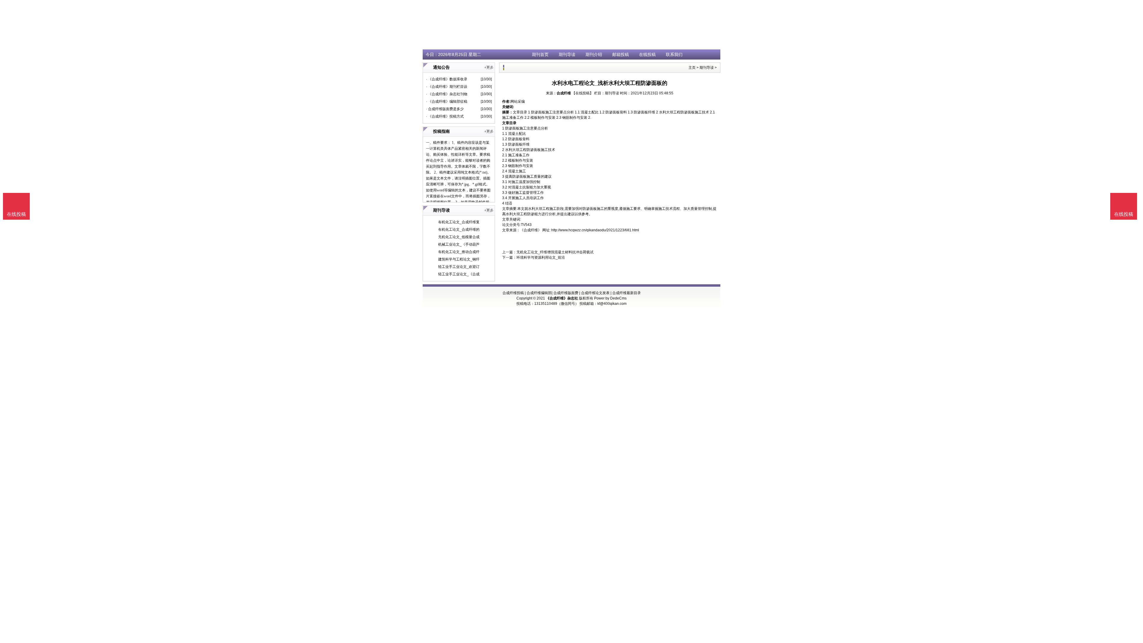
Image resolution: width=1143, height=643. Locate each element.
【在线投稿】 (582, 93)
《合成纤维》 (530, 230)
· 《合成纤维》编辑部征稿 (446, 101)
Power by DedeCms (610, 298)
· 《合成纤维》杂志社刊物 (446, 94)
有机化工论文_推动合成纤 (459, 252)
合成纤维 (564, 93)
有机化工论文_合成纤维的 (459, 229)
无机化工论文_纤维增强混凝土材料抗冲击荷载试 (555, 252)
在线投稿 (647, 54)
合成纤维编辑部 (539, 293)
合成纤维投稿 (513, 293)
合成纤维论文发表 (595, 293)
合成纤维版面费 (565, 293)
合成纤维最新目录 (626, 293)
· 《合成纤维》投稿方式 (445, 116)
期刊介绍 (593, 54)
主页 (692, 67)
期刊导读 (567, 54)
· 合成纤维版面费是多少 (445, 109)
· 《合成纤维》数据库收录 (446, 79)
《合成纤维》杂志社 (562, 298)
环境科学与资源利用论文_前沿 (540, 257)
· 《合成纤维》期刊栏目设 (446, 87)
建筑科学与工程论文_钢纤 (459, 259)
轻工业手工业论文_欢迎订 (459, 267)
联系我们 (674, 54)
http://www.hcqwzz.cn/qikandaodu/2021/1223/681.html (595, 230)
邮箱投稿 (620, 54)
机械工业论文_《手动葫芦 (459, 244)
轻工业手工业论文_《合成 (459, 274)
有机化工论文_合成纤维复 (459, 222)
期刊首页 (540, 54)
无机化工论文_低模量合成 (459, 237)
